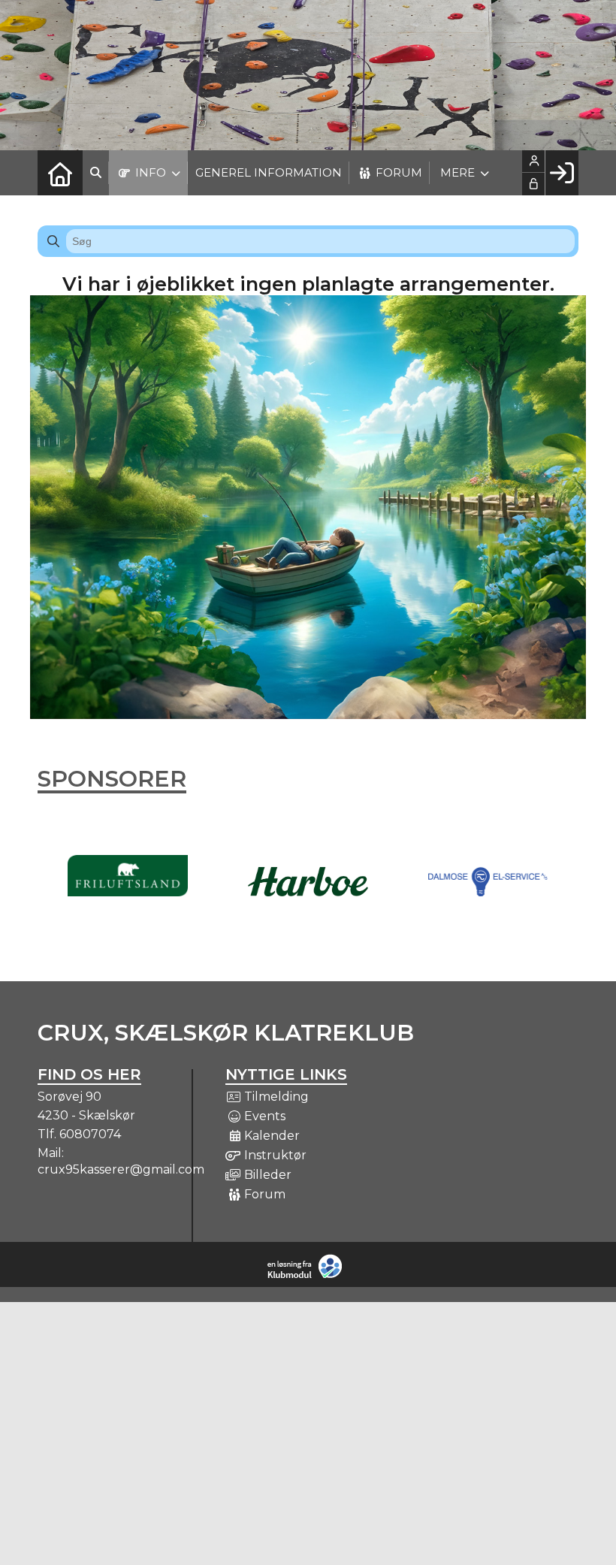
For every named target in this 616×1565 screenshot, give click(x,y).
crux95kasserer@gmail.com (121, 1169)
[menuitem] (60, 172)
